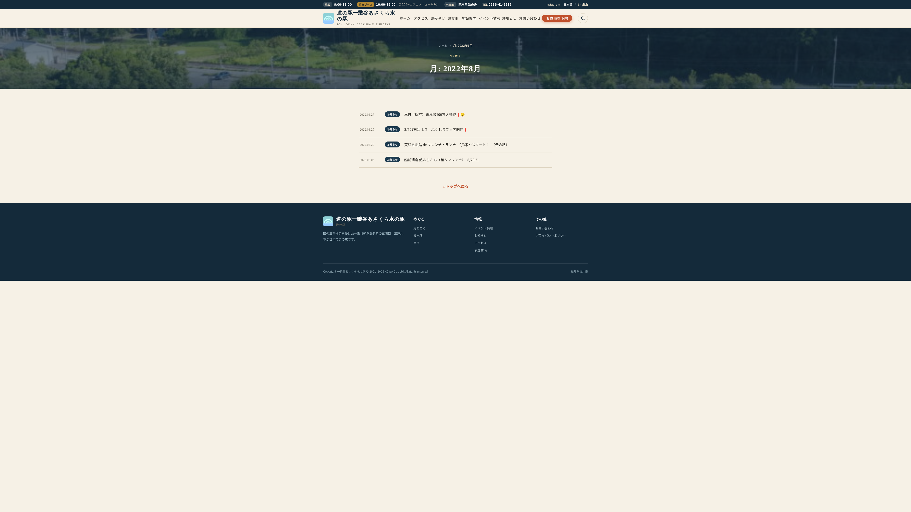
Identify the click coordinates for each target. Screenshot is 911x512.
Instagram (553, 4)
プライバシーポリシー (550, 235)
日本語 (567, 4)
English (583, 4)
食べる (418, 235)
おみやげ (438, 18)
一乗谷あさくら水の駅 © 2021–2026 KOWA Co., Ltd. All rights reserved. (382, 271)
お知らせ (509, 18)
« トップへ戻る (456, 186)
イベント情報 (490, 18)
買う (417, 243)
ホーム (405, 18)
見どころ (420, 228)
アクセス (421, 18)
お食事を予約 (557, 18)
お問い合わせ (530, 18)
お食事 (453, 18)
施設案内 (469, 18)
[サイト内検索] (583, 18)
